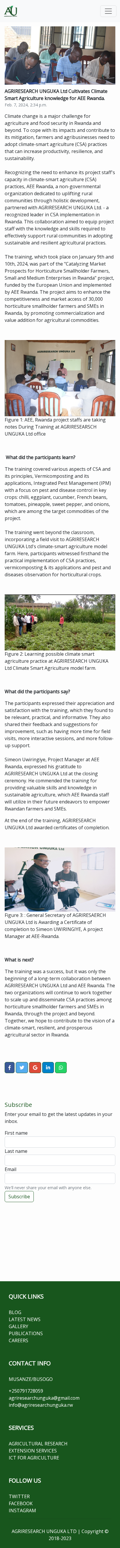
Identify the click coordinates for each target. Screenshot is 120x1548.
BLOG (15, 1312)
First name (16, 1133)
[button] (10, 1067)
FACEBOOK (21, 1503)
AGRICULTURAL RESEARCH (38, 1443)
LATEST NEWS (24, 1319)
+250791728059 (26, 1391)
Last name (16, 1151)
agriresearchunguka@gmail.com (44, 1398)
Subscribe (19, 1196)
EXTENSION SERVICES (33, 1450)
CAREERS (18, 1340)
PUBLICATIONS (26, 1333)
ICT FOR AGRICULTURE (34, 1457)
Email (10, 1169)
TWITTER (19, 1496)
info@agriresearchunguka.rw (41, 1405)
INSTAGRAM (22, 1510)
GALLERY (18, 1326)
